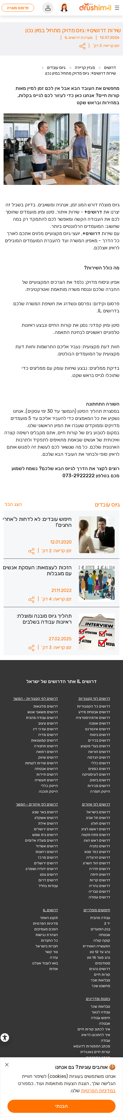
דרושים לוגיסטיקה (96, 774)
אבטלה (104, 1023)
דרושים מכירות (98, 786)
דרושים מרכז (48, 857)
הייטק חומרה (100, 791)
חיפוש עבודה (100, 1018)
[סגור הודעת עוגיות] (7, 1065)
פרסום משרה (18, 7)
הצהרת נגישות (47, 935)
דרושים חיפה (100, 874)
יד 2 (107, 923)
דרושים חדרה (99, 869)
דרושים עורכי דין (45, 729)
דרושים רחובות (47, 852)
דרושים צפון (49, 874)
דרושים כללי (100, 763)
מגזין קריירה (85, 67)
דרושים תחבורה (46, 746)
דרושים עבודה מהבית (42, 718)
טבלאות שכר (100, 980)
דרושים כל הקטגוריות (93, 706)
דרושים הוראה (99, 752)
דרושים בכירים (99, 740)
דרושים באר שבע (45, 812)
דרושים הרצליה (98, 857)
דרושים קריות (100, 880)
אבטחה (104, 935)
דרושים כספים (99, 769)
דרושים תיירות (47, 774)
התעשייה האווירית (96, 946)
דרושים (110, 67)
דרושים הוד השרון (96, 863)
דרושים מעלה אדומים (41, 840)
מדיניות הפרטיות (45, 923)
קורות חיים (102, 974)
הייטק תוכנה (48, 791)
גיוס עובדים (56, 67)
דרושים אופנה (99, 723)
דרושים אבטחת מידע (94, 712)
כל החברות (49, 940)
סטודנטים (102, 963)
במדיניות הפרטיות (98, 1090)
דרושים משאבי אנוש (42, 712)
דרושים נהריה (99, 886)
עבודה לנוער (100, 1012)
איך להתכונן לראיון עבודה (96, 1038)
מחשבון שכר (100, 986)
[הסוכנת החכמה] (64, 8)
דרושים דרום (48, 880)
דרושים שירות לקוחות (41, 763)
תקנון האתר (49, 918)
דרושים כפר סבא (97, 852)
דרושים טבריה (99, 891)
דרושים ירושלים (46, 829)
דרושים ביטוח (100, 735)
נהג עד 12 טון (100, 952)
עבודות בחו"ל (48, 886)
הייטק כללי (49, 786)
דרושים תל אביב (98, 818)
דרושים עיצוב (48, 723)
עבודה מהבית (100, 918)
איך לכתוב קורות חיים (94, 1029)
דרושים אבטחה (46, 769)
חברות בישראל (47, 946)
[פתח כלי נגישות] (5, 1037)
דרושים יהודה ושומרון (42, 869)
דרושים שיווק (48, 757)
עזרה (54, 957)
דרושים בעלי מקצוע (95, 746)
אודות (53, 969)
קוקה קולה (101, 940)
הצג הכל (13, 504)
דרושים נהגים (99, 969)
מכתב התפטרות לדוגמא (91, 1046)
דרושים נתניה (100, 846)
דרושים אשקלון (46, 818)
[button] (82, 46)
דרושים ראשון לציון (96, 829)
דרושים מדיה (48, 735)
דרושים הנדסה (98, 757)
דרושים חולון (100, 823)
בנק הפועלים (100, 929)
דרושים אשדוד (47, 846)
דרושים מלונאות (45, 706)
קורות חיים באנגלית (95, 1052)
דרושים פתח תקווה (96, 835)
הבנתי (61, 1106)
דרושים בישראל (98, 812)
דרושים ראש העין (97, 840)
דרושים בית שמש (45, 835)
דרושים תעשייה (46, 780)
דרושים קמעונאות (44, 740)
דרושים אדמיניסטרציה (93, 718)
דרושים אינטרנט (97, 729)
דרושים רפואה (47, 752)
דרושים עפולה (99, 897)
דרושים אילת (48, 823)
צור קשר (51, 952)
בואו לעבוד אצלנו (45, 963)
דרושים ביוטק (100, 780)
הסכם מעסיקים (46, 929)
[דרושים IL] (95, 8)
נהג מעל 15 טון (98, 957)
